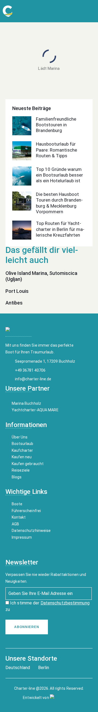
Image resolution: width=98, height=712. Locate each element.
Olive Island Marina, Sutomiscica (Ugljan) (41, 276)
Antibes (14, 303)
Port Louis (17, 291)
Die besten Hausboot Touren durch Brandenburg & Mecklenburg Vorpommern (59, 203)
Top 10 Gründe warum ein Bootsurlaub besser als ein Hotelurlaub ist (59, 175)
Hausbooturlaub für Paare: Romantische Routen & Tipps (56, 149)
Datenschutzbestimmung (65, 603)
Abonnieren (26, 627)
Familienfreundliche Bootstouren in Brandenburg (56, 124)
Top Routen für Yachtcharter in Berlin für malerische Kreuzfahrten (60, 229)
